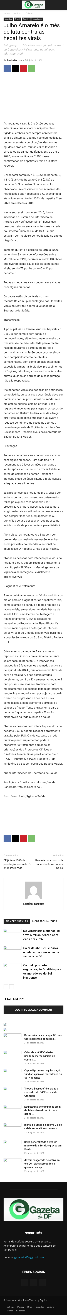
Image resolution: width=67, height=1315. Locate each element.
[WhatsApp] (31, 68)
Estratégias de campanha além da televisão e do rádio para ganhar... (42, 1110)
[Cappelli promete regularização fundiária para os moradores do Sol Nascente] (12, 969)
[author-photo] (33, 898)
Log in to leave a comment (33, 1009)
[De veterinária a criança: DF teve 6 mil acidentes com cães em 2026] (12, 935)
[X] (15, 68)
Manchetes (37, 19)
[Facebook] (7, 68)
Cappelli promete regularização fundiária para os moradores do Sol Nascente (43, 1074)
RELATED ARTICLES (17, 921)
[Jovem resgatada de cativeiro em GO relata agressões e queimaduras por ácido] (12, 1164)
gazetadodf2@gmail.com (29, 1257)
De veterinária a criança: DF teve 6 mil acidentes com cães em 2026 (42, 935)
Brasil (17, 19)
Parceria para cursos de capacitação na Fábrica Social (49, 864)
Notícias (18, 13)
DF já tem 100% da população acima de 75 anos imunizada (17, 864)
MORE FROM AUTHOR (44, 921)
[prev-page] (6, 986)
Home (7, 13)
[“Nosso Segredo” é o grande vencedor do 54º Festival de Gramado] (12, 1093)
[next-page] (11, 986)
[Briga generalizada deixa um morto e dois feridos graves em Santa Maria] (12, 1146)
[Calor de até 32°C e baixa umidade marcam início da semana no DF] (12, 952)
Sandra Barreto (14, 60)
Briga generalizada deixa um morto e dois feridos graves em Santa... (42, 1146)
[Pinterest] (23, 68)
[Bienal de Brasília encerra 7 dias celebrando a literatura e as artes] (12, 1129)
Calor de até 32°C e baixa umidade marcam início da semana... (39, 1056)
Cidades (30, 13)
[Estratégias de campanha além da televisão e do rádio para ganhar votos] (12, 1111)
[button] (6, 5)
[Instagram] (33, 1282)
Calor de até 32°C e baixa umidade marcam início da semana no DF (41, 952)
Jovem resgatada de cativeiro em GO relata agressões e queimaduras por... (42, 1164)
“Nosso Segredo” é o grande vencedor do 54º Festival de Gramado (41, 1092)
